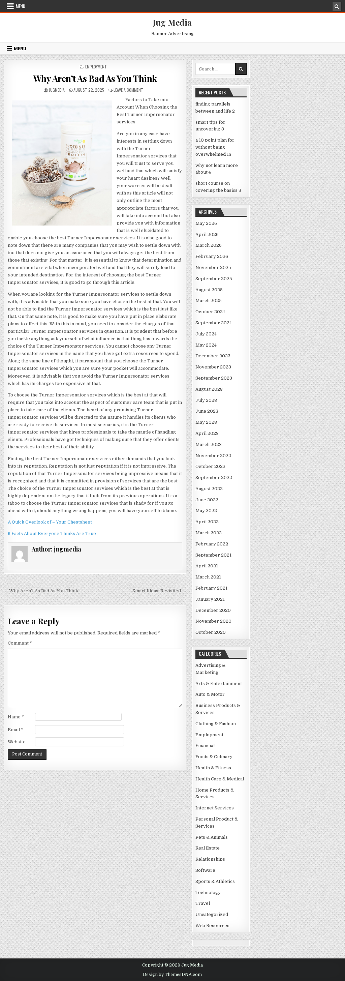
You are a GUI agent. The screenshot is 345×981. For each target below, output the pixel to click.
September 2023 (213, 378)
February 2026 (211, 256)
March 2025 (208, 300)
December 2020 (213, 610)
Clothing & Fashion (215, 723)
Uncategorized (211, 914)
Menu (20, 6)
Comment (20, 643)
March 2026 (208, 245)
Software (205, 870)
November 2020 (213, 621)
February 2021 (211, 588)
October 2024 (210, 311)
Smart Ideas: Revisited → (159, 590)
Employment (96, 66)
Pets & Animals (211, 837)
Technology (208, 892)
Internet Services (214, 807)
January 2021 (210, 599)
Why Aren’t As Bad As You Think (95, 78)
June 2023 (206, 411)
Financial (205, 745)
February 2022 (211, 543)
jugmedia (57, 90)
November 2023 (213, 366)
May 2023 (206, 422)
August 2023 (209, 389)
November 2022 (213, 455)
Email (15, 729)
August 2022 (209, 488)
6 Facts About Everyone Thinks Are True (52, 533)
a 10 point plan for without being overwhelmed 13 (214, 147)
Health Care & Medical (219, 778)
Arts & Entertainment (218, 683)
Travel (202, 903)
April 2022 (207, 521)
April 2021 (206, 565)
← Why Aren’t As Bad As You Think (41, 590)
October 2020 (210, 632)
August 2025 (209, 289)
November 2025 (213, 267)
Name (16, 716)
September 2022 (213, 477)
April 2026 (207, 234)
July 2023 (206, 400)
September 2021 (213, 555)
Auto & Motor (210, 694)
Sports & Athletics (215, 881)
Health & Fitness (213, 767)
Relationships (210, 859)
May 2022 (206, 510)
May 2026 (206, 223)
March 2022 (208, 532)
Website (17, 741)
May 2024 (206, 345)
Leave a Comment (128, 90)
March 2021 (208, 576)
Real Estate (207, 848)
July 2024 (206, 333)
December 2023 (212, 355)
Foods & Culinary (213, 756)
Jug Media (172, 22)
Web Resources (212, 925)
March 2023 (208, 444)
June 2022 (206, 499)
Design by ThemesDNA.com (172, 974)
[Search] (337, 6)
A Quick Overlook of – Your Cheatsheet (50, 522)
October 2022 (210, 466)
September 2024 (213, 322)
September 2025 (213, 278)
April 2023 (207, 433)
